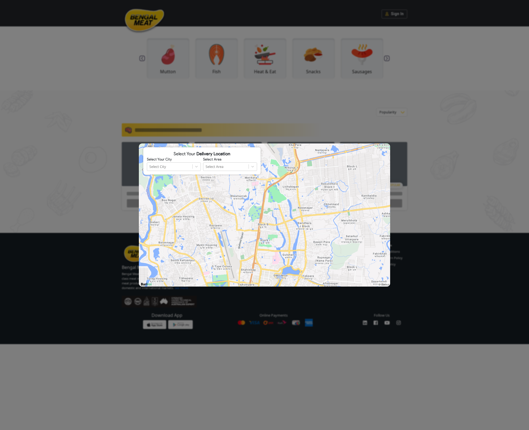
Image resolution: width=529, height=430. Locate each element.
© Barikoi (384, 284)
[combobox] (149, 166)
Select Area (212, 159)
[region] (264, 215)
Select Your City (159, 159)
